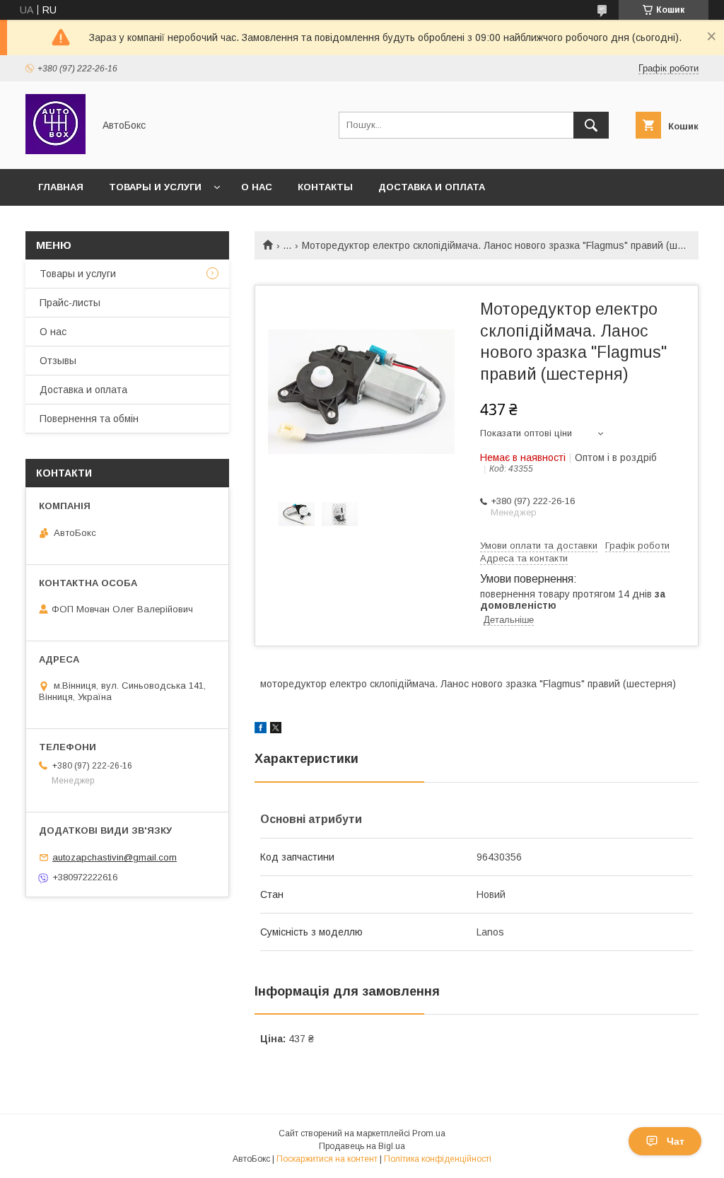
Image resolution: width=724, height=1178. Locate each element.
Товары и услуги (155, 187)
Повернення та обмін (89, 418)
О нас (256, 187)
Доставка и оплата (431, 187)
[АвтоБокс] (55, 150)
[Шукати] (591, 125)
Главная (60, 187)
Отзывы (58, 360)
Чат (675, 1141)
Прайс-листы (70, 302)
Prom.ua (428, 1133)
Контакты (325, 187)
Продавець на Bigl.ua (362, 1146)
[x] (275, 729)
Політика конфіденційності (437, 1159)
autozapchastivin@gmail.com (114, 857)
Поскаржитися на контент (327, 1159)
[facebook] (261, 729)
